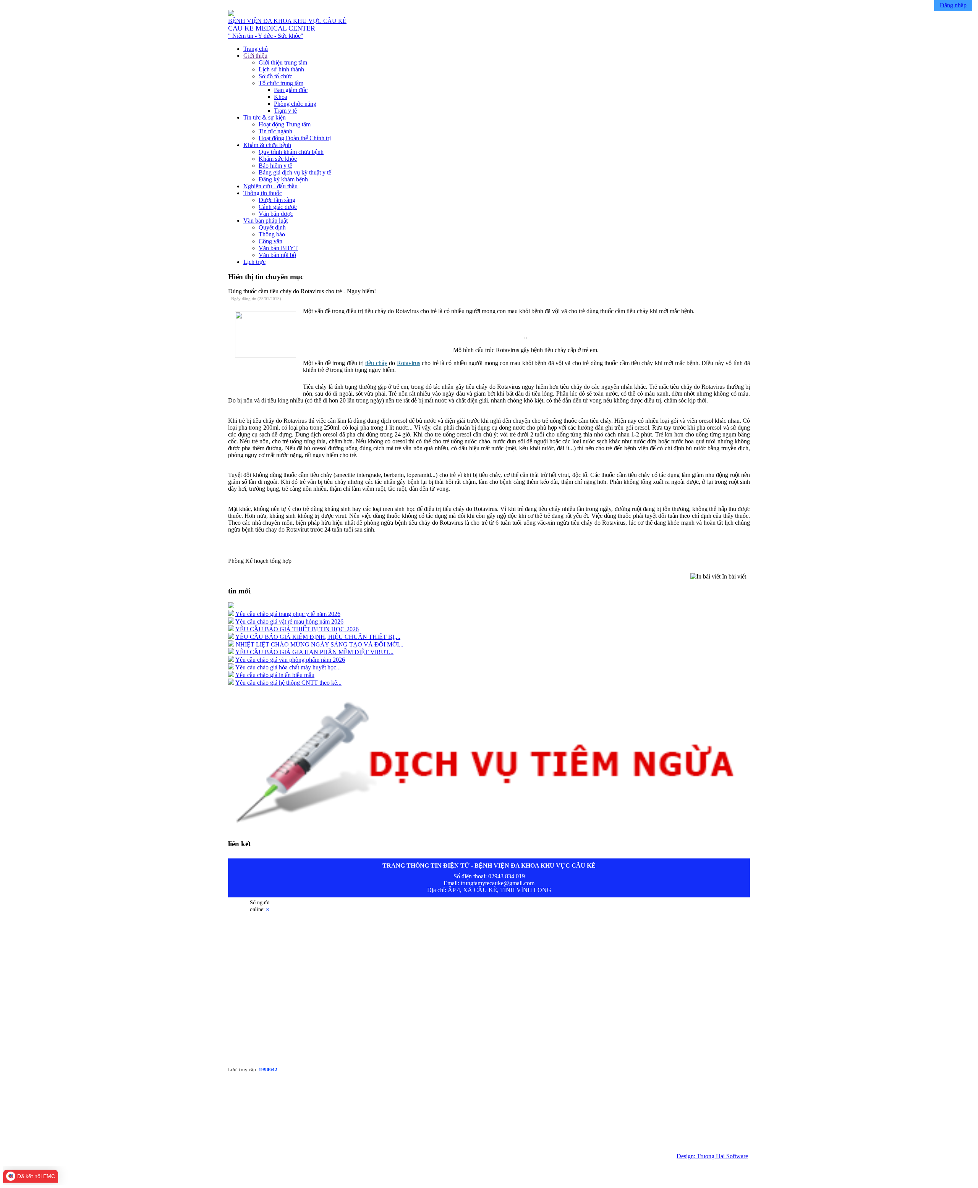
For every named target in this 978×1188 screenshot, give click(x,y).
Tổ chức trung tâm (281, 83)
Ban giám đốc (291, 90)
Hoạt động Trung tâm (285, 124)
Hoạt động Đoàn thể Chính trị (295, 138)
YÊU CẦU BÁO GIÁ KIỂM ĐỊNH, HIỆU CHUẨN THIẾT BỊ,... (317, 637)
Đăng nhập (953, 5)
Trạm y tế (285, 110)
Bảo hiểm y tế (275, 165)
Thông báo (272, 234)
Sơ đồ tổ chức (275, 76)
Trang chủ (255, 48)
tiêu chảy (376, 363)
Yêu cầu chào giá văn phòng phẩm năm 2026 (290, 659)
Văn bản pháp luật (265, 220)
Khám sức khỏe (278, 158)
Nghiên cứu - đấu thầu (270, 186)
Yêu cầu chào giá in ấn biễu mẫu (274, 675)
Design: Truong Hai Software (712, 1156)
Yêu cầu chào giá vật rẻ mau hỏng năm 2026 (289, 621)
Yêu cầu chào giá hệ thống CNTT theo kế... (288, 682)
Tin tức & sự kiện (264, 117)
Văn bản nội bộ (277, 255)
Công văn (270, 241)
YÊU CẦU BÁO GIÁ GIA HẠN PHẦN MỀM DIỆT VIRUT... (314, 652)
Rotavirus (408, 363)
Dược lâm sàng (277, 200)
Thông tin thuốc (262, 193)
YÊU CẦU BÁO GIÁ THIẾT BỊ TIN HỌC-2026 (297, 629)
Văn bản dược (276, 213)
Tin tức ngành (275, 131)
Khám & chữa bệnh (267, 145)
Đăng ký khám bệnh (283, 179)
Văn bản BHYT (278, 248)
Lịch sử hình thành (281, 69)
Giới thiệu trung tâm (283, 62)
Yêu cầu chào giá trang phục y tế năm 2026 (287, 614)
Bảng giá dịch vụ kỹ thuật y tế (295, 172)
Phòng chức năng (295, 103)
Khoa (280, 97)
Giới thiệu (255, 55)
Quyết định (272, 227)
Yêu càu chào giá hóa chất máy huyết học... (288, 667)
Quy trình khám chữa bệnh (291, 152)
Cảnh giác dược (278, 207)
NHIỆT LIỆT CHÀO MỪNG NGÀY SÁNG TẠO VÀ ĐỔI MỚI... (319, 644)
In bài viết (733, 576)
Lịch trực (254, 262)
